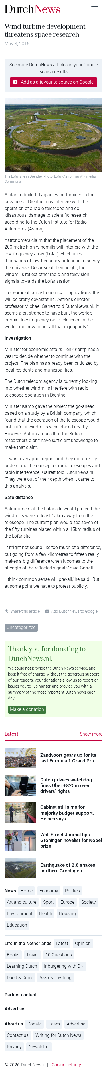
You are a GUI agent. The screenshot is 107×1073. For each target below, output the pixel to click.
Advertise (76, 1024)
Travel (32, 955)
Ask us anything (55, 977)
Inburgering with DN (64, 966)
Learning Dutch (22, 966)
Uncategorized (21, 627)
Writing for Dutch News (58, 1035)
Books (13, 955)
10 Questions (58, 955)
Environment (19, 913)
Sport (48, 902)
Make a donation (27, 709)
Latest (11, 734)
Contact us (18, 1035)
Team (54, 1024)
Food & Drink (20, 977)
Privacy (14, 1046)
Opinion (83, 943)
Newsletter (39, 1046)
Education (17, 925)
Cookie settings (67, 1065)
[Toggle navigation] (94, 9)
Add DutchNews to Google (74, 611)
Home (27, 891)
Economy (48, 891)
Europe (67, 902)
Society (88, 902)
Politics (72, 891)
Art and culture (21, 902)
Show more (91, 734)
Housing (67, 913)
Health (45, 913)
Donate (34, 1024)
